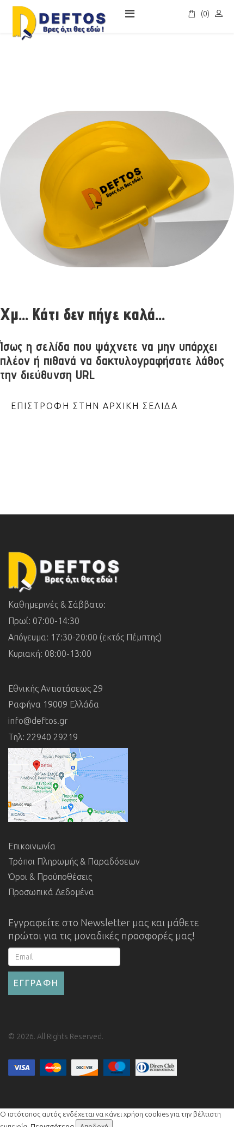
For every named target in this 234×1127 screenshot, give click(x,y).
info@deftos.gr (38, 721)
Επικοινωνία (32, 846)
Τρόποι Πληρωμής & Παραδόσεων (74, 861)
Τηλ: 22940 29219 (43, 737)
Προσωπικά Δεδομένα (51, 892)
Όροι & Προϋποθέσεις (50, 877)
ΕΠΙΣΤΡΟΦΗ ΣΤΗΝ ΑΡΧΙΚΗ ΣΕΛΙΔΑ (94, 406)
